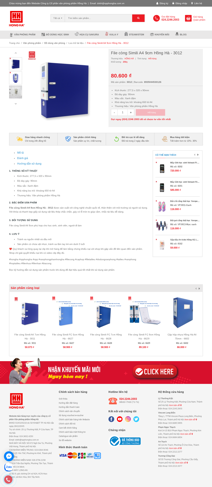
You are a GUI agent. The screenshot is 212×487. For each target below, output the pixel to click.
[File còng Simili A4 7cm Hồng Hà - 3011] (30, 312)
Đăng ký (163, 3)
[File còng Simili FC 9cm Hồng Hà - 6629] (144, 312)
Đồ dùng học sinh (57, 34)
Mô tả (20, 152)
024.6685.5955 (175, 423)
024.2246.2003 (128, 398)
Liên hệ (198, 3)
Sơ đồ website (65, 440)
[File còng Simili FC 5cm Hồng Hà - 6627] (68, 312)
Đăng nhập (181, 3)
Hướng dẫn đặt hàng (68, 403)
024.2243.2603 (175, 408)
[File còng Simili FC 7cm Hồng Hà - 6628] (106, 312)
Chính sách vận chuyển (69, 411)
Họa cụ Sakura (89, 34)
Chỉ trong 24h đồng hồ (37, 139)
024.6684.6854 (175, 437)
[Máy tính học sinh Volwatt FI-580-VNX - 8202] (162, 168)
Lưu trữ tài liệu (76, 43)
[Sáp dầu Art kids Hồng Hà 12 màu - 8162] (162, 245)
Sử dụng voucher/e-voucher (71, 415)
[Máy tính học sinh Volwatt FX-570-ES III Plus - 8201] (162, 187)
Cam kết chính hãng (68, 428)
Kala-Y (113, 34)
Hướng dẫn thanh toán (69, 407)
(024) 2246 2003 (130, 119)
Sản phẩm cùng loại (25, 288)
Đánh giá (22, 158)
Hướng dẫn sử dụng (29, 163)
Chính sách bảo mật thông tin (72, 432)
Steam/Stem (136, 34)
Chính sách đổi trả (67, 424)
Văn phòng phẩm (24, 34)
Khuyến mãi (162, 34)
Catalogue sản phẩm (68, 436)
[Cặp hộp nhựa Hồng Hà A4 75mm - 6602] (182, 312)
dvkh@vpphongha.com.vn (110, 3)
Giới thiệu (63, 399)
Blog (183, 34)
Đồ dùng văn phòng (54, 43)
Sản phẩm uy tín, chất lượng (87, 139)
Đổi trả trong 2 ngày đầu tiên (135, 139)
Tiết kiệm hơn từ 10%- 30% (183, 139)
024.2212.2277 (175, 452)
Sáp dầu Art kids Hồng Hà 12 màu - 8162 (189, 240)
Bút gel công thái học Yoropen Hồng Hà (189, 220)
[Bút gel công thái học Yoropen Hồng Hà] (162, 225)
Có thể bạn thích (165, 155)
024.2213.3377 (175, 466)
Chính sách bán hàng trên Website (74, 419)
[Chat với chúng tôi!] (9, 456)
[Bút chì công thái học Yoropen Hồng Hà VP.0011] (162, 206)
